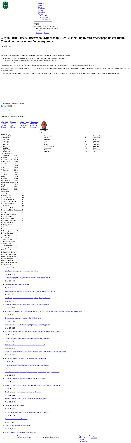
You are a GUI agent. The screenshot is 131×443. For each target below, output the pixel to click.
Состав (40, 10)
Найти (37, 24)
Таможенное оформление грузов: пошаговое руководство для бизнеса (27, 338)
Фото (40, 5)
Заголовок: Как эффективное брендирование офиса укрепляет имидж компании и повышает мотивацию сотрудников (43, 311)
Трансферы (41, 12)
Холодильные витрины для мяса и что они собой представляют (25, 378)
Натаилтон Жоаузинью (33, 126)
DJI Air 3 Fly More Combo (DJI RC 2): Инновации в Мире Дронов (26, 398)
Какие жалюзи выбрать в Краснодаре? (17, 284)
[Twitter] (38, 30)
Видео (40, 7)
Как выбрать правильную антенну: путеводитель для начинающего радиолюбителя (32, 372)
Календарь (41, 8)
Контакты (45, 17)
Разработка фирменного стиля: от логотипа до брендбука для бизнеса (27, 298)
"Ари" (53, 26)
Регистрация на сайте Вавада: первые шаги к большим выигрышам (27, 365)
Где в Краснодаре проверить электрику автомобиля (21, 271)
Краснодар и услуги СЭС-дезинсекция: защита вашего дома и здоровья (28, 277)
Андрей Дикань (3, 126)
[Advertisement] (23, 50)
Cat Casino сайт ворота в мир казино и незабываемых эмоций (25, 345)
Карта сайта (46, 19)
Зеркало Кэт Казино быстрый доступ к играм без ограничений (25, 358)
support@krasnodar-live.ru (51, 437)
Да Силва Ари (42, 131)
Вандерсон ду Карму (23, 126)
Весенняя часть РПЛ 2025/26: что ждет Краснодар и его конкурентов (27, 325)
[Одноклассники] (8, 106)
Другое (40, 14)
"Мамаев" (45, 26)
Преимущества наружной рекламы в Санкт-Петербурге (23, 318)
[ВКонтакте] (36, 30)
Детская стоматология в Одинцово (16, 419)
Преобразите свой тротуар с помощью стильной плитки (23, 392)
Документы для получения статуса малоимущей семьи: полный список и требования (32, 385)
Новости (19, 437)
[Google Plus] (40, 30)
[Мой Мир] (10, 106)
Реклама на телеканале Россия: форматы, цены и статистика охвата (27, 304)
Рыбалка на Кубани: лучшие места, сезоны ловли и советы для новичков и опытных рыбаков (35, 351)
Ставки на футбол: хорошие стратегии (17, 425)
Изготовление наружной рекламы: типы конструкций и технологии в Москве (30, 291)
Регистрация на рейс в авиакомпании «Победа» (20, 432)
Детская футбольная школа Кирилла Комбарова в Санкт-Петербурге (27, 412)
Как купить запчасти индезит (14, 405)
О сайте (44, 15)
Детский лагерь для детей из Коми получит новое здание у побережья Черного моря (32, 331)
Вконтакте (94, 438)
